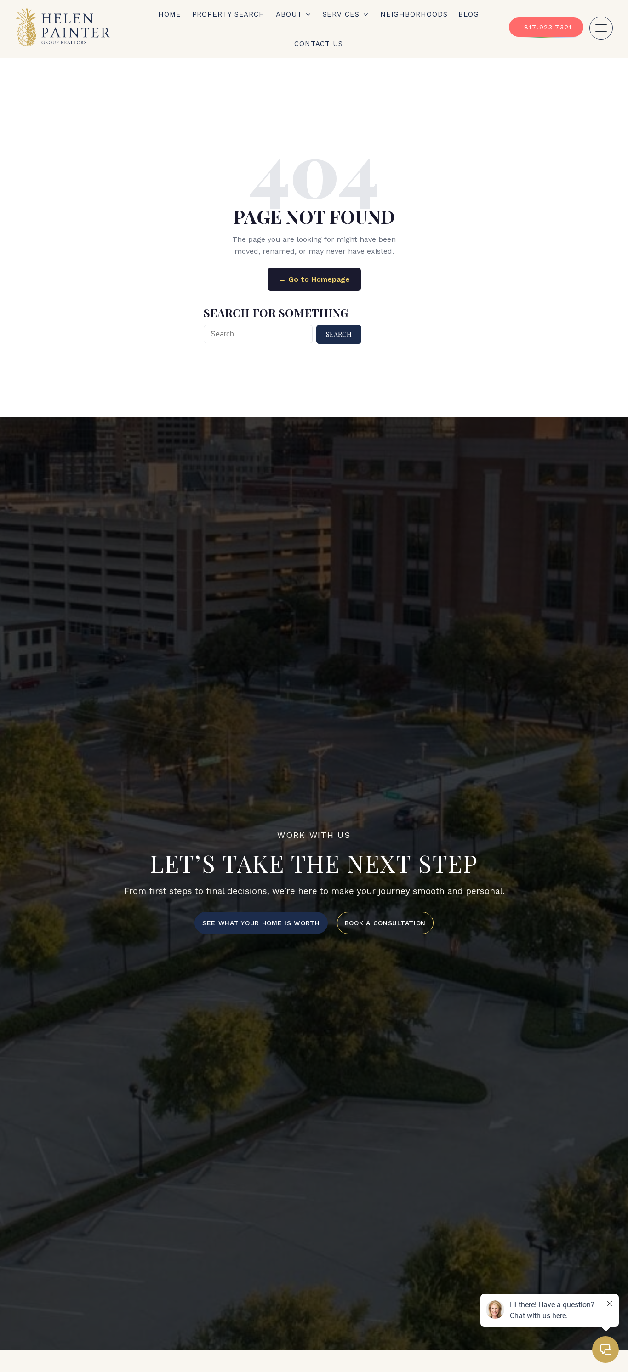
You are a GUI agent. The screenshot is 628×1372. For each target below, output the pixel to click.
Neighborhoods (414, 14)
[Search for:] (258, 334)
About (289, 14)
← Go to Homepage (314, 279)
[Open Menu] (601, 28)
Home (169, 14)
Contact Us (318, 44)
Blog (468, 14)
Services (341, 14)
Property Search (228, 14)
